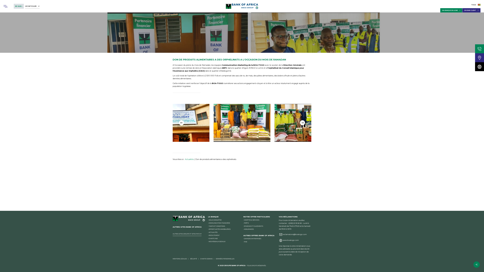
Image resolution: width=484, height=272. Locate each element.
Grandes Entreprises (252, 239)
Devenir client (470, 10)
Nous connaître (215, 220)
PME (245, 242)
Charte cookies (206, 259)
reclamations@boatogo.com (295, 234)
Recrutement (214, 235)
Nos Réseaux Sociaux (217, 241)
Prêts (246, 223)
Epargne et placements (253, 226)
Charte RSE (213, 238)
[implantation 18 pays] (479, 66)
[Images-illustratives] (231, 123)
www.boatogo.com (291, 240)
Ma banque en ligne (450, 10)
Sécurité (193, 259)
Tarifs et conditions (217, 226)
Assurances (249, 229)
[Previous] (181, 122)
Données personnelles (225, 259)
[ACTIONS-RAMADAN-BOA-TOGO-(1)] (291, 123)
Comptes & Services (251, 220)
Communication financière (219, 223)
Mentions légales (180, 259)
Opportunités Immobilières (220, 229)
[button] (5, 6)
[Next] (302, 122)
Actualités (189, 159)
